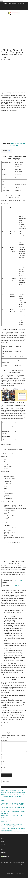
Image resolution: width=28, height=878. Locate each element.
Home (2, 838)
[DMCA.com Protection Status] (5, 857)
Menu (2, 0)
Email (3, 761)
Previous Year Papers (11, 725)
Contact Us (3, 852)
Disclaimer (3, 846)
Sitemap (3, 844)
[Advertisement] (14, 34)
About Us (3, 841)
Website (3, 767)
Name (3, 754)
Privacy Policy (4, 849)
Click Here (17, 585)
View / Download (18, 580)
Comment (4, 740)
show (9, 150)
